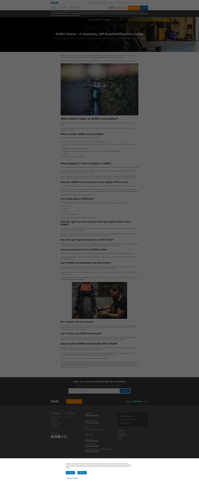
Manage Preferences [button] (73, 478)
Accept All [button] (70, 472)
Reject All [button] (82, 472)
